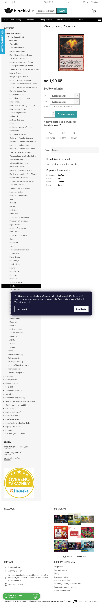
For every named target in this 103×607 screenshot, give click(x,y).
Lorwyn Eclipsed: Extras (19, 76)
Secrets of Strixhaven (18, 58)
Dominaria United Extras (19, 195)
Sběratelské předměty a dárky (17, 423)
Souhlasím (81, 309)
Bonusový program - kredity (65, 587)
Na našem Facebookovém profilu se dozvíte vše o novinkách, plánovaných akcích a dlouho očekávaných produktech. (28, 578)
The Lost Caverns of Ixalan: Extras (23, 156)
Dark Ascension (16, 329)
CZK (84, 2)
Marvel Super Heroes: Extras (21, 55)
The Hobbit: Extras (17, 47)
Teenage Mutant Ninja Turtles (21, 65)
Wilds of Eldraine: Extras (19, 163)
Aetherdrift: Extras (17, 120)
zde (29, 302)
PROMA (12, 347)
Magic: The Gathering (14, 33)
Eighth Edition (15, 224)
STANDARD (13, 40)
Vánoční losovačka (12, 458)
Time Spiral (14, 253)
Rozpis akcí (49, 2)
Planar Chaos (15, 257)
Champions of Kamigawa (19, 217)
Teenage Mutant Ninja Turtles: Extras (24, 69)
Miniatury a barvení (13, 412)
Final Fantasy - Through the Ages (23, 105)
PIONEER (12, 199)
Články (56, 573)
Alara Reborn (15, 289)
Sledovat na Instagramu (76, 556)
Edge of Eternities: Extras (20, 98)
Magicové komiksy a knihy (18, 365)
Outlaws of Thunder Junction (21, 138)
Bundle (11, 351)
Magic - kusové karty (16, 37)
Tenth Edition (15, 264)
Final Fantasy (15, 102)
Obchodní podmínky (62, 580)
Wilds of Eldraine (16, 159)
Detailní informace (51, 125)
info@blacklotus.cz (15, 567)
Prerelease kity (14, 369)
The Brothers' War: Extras (20, 188)
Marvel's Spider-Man (18, 91)
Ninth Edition (14, 232)
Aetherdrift (14, 116)
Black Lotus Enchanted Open (16, 447)
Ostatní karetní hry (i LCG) (15, 405)
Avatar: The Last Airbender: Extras (23, 84)
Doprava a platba (61, 577)
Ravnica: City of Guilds (18, 235)
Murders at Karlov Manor (19, 145)
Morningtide (14, 271)
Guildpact (13, 239)
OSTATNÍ (12, 343)
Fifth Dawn (14, 213)
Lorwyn (12, 268)
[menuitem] (12, 20)
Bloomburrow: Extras (18, 134)
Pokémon (9, 376)
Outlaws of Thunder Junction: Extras (24, 141)
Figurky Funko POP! (13, 426)
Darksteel (13, 210)
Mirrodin (13, 206)
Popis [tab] (47, 150)
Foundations (14, 123)
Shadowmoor (15, 275)
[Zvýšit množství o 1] (53, 112)
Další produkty (14, 358)
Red (59, 178)
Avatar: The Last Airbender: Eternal (23, 87)
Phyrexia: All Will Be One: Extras (22, 181)
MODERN (12, 203)
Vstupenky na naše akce (15, 433)
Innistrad (13, 325)
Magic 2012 (14, 322)
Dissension (14, 242)
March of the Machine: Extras (21, 170)
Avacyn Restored (16, 333)
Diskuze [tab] (55, 150)
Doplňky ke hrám (12, 419)
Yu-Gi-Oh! (9, 387)
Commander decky (15, 354)
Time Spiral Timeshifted (19, 250)
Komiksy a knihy (11, 415)
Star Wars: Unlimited (13, 390)
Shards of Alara (16, 282)
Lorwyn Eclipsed (16, 73)
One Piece (9, 394)
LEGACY (12, 340)
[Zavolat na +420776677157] (8, 2)
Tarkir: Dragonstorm (18, 112)
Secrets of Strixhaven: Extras (21, 62)
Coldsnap (13, 246)
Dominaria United (16, 192)
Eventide (13, 278)
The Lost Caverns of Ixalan (20, 152)
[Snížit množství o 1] (53, 115)
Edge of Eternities (17, 94)
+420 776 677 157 (15, 571)
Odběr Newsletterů (62, 590)
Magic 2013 (14, 336)
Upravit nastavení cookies (61, 601)
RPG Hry (8, 430)
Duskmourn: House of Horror (21, 127)
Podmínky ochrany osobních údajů (67, 583)
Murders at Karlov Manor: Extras (22, 148)
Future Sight (14, 260)
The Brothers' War (17, 185)
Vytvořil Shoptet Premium (88, 601)
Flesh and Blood (11, 383)
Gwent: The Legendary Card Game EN (20, 401)
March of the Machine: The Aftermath (24, 174)
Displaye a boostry (15, 361)
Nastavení (22, 309)
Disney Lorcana (11, 379)
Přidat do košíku (67, 114)
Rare (60, 185)
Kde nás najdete (60, 570)
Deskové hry (10, 408)
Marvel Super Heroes (18, 51)
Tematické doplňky (16, 372)
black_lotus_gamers (16, 584)
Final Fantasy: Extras (18, 109)
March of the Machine (18, 166)
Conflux (12, 286)
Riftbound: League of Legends (17, 397)
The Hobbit (14, 44)
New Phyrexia (15, 318)
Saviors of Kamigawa (18, 228)
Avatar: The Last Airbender (20, 80)
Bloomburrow (15, 130)
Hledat (62, 11)
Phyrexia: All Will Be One (19, 177)
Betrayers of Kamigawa (19, 221)
